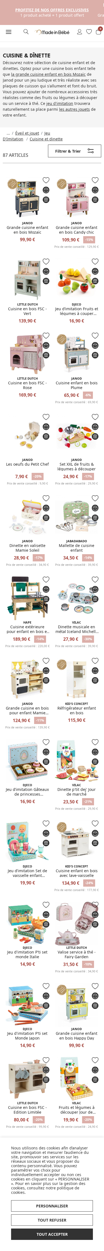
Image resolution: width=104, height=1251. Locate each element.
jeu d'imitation (59, 103)
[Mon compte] (79, 32)
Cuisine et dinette (46, 139)
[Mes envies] (89, 32)
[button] (8, 32)
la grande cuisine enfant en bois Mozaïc (48, 74)
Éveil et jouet (27, 133)
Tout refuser (52, 1220)
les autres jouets (74, 109)
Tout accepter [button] (52, 1234)
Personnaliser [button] (52, 1206)
